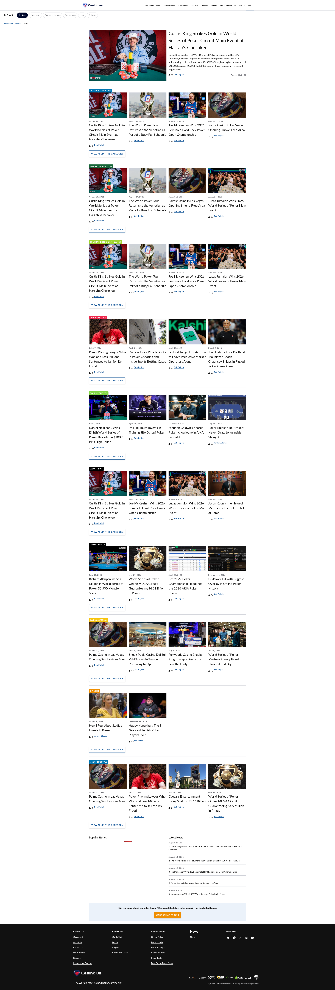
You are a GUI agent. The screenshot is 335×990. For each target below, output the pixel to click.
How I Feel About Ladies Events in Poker (105, 728)
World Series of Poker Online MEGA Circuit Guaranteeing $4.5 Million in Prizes (146, 586)
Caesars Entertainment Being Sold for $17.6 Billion (187, 798)
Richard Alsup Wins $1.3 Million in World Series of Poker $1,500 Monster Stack (106, 586)
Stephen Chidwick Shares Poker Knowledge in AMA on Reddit (186, 432)
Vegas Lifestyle (98, 762)
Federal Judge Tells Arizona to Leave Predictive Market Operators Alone (187, 356)
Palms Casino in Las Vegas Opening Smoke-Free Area (226, 127)
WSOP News (96, 469)
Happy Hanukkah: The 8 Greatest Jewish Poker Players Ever (145, 730)
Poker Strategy (98, 393)
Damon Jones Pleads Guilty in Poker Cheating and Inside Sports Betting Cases (147, 356)
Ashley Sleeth (100, 736)
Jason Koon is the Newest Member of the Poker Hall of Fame (226, 508)
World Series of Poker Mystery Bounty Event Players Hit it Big (223, 659)
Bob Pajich (179, 75)
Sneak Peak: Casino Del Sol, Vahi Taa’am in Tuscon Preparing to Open (147, 659)
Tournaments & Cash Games (105, 242)
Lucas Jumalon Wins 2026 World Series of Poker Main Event (227, 205)
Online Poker (97, 544)
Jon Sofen (138, 740)
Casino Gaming (98, 620)
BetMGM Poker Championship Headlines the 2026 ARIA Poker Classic (185, 586)
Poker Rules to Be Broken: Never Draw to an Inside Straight (226, 432)
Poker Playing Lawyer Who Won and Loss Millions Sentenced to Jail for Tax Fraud (107, 359)
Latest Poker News (100, 90)
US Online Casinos (12, 23)
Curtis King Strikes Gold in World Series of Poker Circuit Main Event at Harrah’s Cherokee (206, 40)
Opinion (94, 691)
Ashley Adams (220, 443)
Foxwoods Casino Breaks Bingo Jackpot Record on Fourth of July (185, 659)
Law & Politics (98, 317)
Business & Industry (101, 166)
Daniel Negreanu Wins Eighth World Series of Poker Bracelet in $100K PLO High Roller (106, 435)
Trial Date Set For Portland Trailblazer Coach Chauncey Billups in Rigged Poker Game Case (226, 359)
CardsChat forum (167, 915)
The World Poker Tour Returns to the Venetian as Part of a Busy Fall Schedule (147, 129)
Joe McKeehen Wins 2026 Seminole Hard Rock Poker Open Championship (187, 129)
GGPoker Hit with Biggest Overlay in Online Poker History (226, 583)
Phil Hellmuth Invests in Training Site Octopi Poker (147, 430)
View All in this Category (107, 153)
